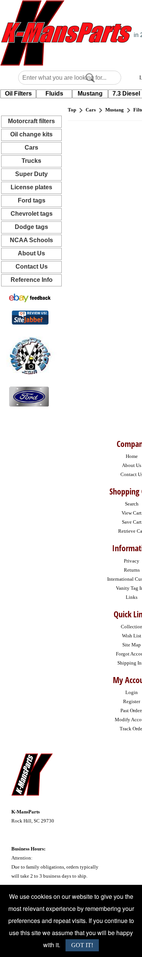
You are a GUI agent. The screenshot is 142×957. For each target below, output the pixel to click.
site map (131, 645)
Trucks (31, 161)
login (131, 692)
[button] (90, 77)
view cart (132, 513)
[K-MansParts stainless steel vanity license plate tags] (29, 396)
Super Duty (31, 174)
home (132, 456)
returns (132, 570)
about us (131, 465)
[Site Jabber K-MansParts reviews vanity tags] (30, 317)
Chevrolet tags (32, 213)
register (131, 701)
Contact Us (32, 266)
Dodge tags (31, 227)
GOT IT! (82, 945)
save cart (132, 522)
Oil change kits (31, 134)
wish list (131, 636)
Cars (31, 147)
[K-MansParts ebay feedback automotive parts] (30, 297)
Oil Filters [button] (18, 93)
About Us (31, 253)
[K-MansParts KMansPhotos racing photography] (28, 355)
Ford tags (31, 200)
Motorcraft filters (31, 121)
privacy (131, 561)
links (131, 597)
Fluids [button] (54, 93)
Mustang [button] (90, 93)
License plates (31, 187)
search (132, 504)
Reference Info (32, 280)
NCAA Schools (31, 240)
